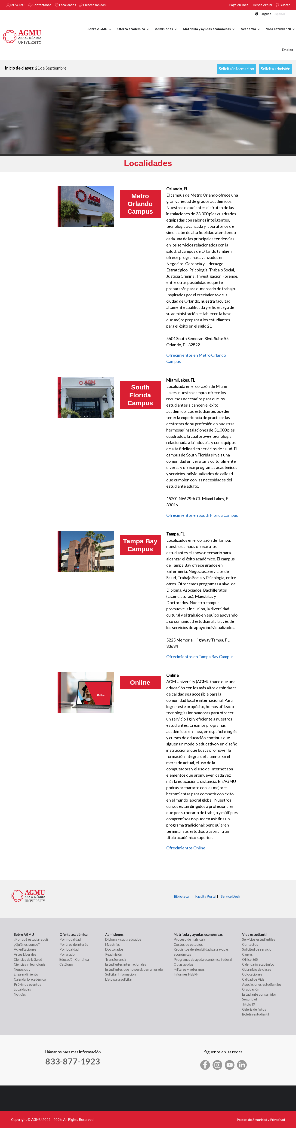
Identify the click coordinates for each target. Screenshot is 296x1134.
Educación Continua (74, 959)
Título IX (248, 1004)
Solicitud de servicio (256, 949)
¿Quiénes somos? (27, 944)
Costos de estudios (188, 944)
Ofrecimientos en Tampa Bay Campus (200, 656)
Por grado (67, 954)
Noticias (20, 994)
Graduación (250, 989)
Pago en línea (238, 5)
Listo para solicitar (118, 979)
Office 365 (250, 959)
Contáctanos (41, 5)
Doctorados (114, 949)
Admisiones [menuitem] (166, 33)
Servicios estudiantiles (258, 939)
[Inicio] (22, 36)
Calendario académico (30, 979)
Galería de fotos (254, 1009)
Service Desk (230, 896)
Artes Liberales (25, 954)
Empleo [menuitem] (287, 50)
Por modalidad (70, 939)
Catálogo (66, 964)
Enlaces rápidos (94, 5)
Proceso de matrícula (189, 939)
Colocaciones (252, 974)
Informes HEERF (186, 974)
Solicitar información (120, 974)
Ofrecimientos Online (185, 847)
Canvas (247, 954)
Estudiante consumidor (259, 994)
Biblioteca (181, 896)
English (266, 14)
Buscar (284, 5)
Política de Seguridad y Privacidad (261, 1120)
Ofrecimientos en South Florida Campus (202, 515)
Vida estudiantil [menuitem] (280, 33)
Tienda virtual (262, 5)
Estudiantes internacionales (125, 964)
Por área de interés (73, 944)
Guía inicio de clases (256, 969)
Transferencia (115, 959)
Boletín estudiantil (255, 1014)
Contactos (250, 944)
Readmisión (113, 954)
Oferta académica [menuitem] (133, 33)
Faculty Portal (205, 896)
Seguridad (249, 999)
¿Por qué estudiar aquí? (31, 939)
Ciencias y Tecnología (29, 964)
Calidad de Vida (253, 979)
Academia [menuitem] (250, 33)
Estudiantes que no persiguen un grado (134, 969)
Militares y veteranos (189, 969)
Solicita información (236, 68)
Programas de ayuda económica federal (203, 959)
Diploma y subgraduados (123, 939)
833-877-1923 (72, 1061)
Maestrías (112, 944)
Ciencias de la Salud (28, 959)
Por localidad (69, 949)
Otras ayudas (183, 964)
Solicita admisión (275, 68)
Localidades (67, 5)
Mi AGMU (17, 5)
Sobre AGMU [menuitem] (99, 33)
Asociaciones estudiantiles (261, 984)
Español (279, 14)
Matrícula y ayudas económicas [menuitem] (209, 33)
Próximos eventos (27, 984)
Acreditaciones (25, 949)
